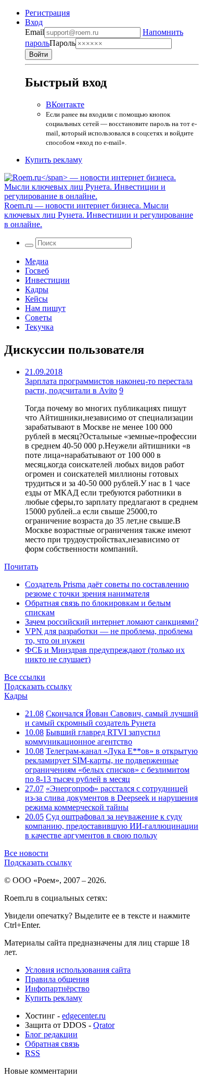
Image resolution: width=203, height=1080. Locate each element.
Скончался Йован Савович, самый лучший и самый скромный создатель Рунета (111, 718)
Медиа (36, 261)
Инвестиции (47, 280)
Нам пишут (45, 308)
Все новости (26, 853)
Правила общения (57, 979)
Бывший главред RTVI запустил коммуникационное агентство (92, 737)
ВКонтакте (65, 104)
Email (34, 32)
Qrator (104, 1025)
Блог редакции (51, 1034)
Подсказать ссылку (38, 686)
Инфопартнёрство (57, 988)
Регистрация (47, 12)
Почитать (21, 566)
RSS (32, 1053)
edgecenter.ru (84, 1015)
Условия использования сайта (78, 969)
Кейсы (36, 298)
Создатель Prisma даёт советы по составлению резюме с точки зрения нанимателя (107, 589)
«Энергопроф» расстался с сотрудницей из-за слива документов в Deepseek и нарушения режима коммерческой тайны (111, 798)
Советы (38, 317)
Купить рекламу (53, 159)
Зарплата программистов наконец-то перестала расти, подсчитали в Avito (109, 386)
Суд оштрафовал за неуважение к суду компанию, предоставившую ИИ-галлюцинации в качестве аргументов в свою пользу (111, 826)
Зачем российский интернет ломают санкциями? (111, 621)
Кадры (36, 289)
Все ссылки (24, 677)
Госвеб (37, 270)
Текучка (39, 326)
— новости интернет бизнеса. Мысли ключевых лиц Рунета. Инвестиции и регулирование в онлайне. (98, 215)
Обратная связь (52, 1043)
